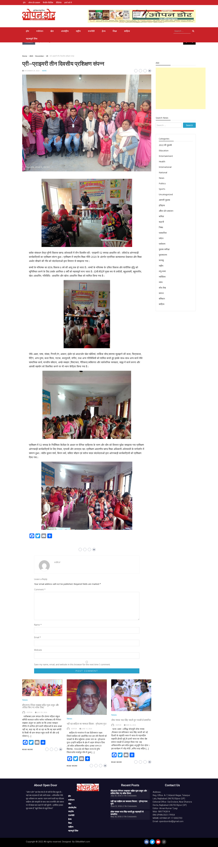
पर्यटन (161, 238)
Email (37, 637)
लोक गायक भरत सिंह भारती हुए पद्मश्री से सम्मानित (131, 720)
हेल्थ (103, 31)
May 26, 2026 (131, 725)
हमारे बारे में (68, 2)
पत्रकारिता (163, 232)
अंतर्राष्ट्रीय (65, 31)
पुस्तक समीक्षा (164, 249)
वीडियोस (59, 2)
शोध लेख (162, 287)
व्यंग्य (161, 282)
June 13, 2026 (87, 729)
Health (162, 161)
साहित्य (127, 31)
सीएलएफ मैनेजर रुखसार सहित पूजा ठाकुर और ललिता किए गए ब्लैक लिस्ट (40, 706)
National (163, 172)
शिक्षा (115, 31)
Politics (162, 183)
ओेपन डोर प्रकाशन (166, 210)
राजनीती (91, 31)
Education (163, 150)
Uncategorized (166, 194)
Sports (162, 189)
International (165, 167)
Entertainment (166, 156)
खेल (52, 31)
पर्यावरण (162, 243)
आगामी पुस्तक (164, 199)
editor (57, 562)
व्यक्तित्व (162, 276)
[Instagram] (163, 841)
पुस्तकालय (163, 254)
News (44, 71)
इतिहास (162, 205)
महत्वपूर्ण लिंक (31, 38)
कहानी (161, 221)
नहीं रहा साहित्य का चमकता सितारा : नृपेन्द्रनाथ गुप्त (86, 723)
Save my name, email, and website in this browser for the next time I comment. (72, 664)
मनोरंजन (39, 31)
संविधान (162, 298)
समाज (161, 293)
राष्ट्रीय (78, 31)
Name (38, 624)
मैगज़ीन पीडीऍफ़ (48, 2)
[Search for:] (182, 31)
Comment (39, 589)
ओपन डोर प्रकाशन (34, 2)
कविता (161, 216)
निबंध (161, 227)
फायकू (161, 260)
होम (24, 2)
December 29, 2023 (31, 71)
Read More (27, 749)
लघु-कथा (162, 271)
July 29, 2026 (42, 712)
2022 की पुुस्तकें (165, 145)
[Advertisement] (181, 88)
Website (38, 650)
